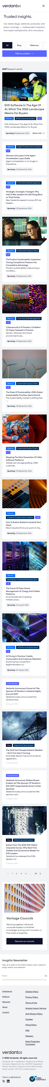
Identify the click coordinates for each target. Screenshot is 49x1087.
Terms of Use (31, 1003)
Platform (6, 997)
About (4, 1007)
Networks (6, 1002)
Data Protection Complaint (32, 1042)
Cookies (29, 1019)
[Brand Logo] (11, 6)
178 (36, 873)
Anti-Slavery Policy (34, 1014)
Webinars (34, 45)
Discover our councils (24, 941)
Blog (19, 45)
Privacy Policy (31, 997)
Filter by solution (22, 53)
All (7, 45)
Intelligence (7, 991)
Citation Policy (32, 991)
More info (37, 133)
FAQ (27, 1030)
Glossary (29, 1036)
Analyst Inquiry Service (35, 1008)
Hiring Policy (31, 1025)
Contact (5, 1012)
